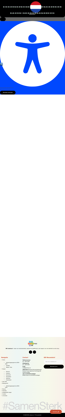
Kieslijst (8, 365)
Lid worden (4, 395)
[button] (62, 56)
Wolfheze (8, 378)
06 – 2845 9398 (26, 361)
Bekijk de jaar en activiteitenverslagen (31, 375)
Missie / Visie (9, 367)
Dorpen (4, 368)
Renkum (8, 371)
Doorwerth (8, 374)
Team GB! (4, 381)
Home (3, 359)
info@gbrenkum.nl (27, 367)
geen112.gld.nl (9, 73)
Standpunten (5, 383)
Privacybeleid (38, 415)
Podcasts (4, 390)
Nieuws (4, 389)
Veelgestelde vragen (7, 392)
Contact (4, 394)
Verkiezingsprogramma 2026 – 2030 (12, 363)
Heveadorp (8, 376)
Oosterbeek (8, 379)
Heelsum (8, 373)
